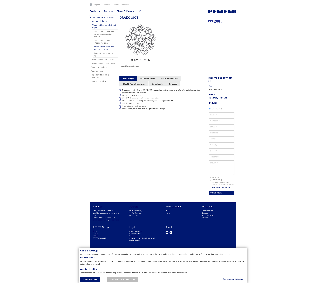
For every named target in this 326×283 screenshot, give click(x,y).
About (95, 231)
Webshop (125, 4)
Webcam (170, 232)
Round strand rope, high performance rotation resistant (104, 34)
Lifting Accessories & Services (103, 211)
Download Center (208, 211)
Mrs (220, 109)
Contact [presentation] (173, 84)
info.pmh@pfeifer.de (218, 98)
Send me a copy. (217, 180)
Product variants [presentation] (169, 78)
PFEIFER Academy (135, 211)
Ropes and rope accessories (102, 17)
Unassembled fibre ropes (103, 59)
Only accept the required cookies (123, 279)
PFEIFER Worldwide (99, 238)
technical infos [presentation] (147, 78)
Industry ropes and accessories (104, 217)
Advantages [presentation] (128, 78)
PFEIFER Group (101, 227)
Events (168, 213)
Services (108, 11)
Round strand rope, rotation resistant (102, 41)
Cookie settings (134, 240)
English (97, 4)
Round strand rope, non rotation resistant (104, 47)
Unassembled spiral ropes (103, 63)
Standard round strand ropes (103, 54)
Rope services (97, 71)
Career (116, 4)
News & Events (125, 11)
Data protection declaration (233, 279)
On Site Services (135, 213)
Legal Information (135, 231)
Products (95, 11)
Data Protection (134, 233)
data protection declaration (221, 187)
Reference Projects (208, 215)
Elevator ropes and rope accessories (106, 220)
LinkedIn (167, 232)
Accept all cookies (90, 279)
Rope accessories (98, 81)
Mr (213, 109)
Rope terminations (99, 67)
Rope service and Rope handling (101, 76)
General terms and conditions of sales (142, 238)
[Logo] (222, 11)
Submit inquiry (216, 192)
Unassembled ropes (99, 21)
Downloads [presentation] (157, 84)
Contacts (106, 4)
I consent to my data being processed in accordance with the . (223, 184)
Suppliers (205, 217)
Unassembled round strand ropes (104, 26)
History (95, 236)
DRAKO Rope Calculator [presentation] (134, 84)
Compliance (133, 236)
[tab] (128, 78)
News (167, 211)
